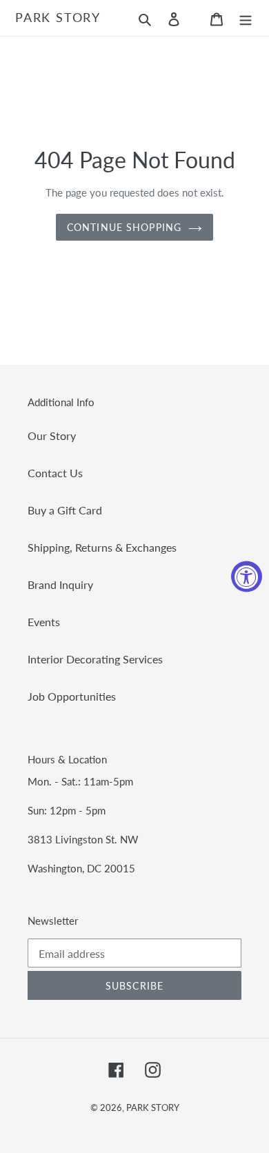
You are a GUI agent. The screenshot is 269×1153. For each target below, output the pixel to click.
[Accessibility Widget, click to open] (246, 576)
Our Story (52, 435)
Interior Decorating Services (95, 658)
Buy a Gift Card (65, 510)
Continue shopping (124, 227)
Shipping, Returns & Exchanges (102, 547)
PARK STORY (58, 17)
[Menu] (245, 18)
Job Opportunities (72, 696)
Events (44, 621)
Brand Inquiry (60, 584)
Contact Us (55, 472)
